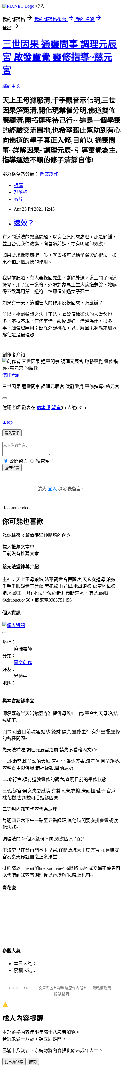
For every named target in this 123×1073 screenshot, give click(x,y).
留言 (56, 407)
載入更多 (12, 433)
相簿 (18, 185)
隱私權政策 (101, 988)
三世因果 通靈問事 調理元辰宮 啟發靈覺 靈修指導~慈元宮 (59, 57)
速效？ (24, 223)
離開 (33, 1062)
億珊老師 (11, 375)
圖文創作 (49, 174)
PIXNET (26, 988)
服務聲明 (61, 994)
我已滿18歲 (14, 1062)
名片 (18, 199)
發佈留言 (12, 468)
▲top (7, 422)
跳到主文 (11, 86)
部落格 (20, 192)
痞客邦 (43, 407)
